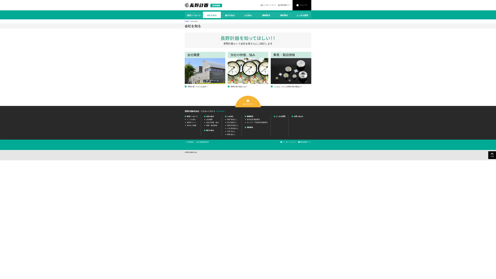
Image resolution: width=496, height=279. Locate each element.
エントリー (303, 5)
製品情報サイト (286, 5)
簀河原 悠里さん (232, 125)
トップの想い (191, 119)
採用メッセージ (194, 15)
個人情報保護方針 (203, 142)
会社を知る (212, 15)
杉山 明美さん (232, 122)
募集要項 (266, 15)
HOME (187, 21)
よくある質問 (302, 15)
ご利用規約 (190, 142)
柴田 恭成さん (232, 119)
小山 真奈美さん (232, 128)
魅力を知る (230, 15)
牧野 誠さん (231, 134)
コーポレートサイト (269, 5)
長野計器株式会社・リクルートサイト (200, 111)
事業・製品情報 (211, 125)
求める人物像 (191, 125)
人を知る (248, 15)
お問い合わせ (298, 116)
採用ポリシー (191, 122)
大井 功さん (231, 131)
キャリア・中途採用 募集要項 (257, 122)
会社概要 (209, 119)
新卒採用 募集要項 (253, 119)
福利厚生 (284, 15)
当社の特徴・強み (212, 122)
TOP (492, 156)
